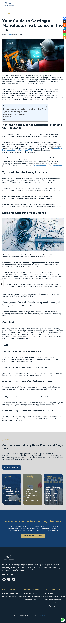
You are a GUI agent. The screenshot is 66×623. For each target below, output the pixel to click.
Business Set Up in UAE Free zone (12, 596)
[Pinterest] (64, 31)
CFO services (48, 593)
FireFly (42, 616)
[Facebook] (64, 18)
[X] (64, 21)
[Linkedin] (64, 28)
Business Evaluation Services (53, 603)
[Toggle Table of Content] (44, 106)
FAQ (4, 119)
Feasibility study (49, 606)
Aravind (10, 34)
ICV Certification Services (52, 599)
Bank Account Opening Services (53, 596)
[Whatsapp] (64, 34)
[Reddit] (64, 25)
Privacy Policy (48, 616)
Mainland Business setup (10, 593)
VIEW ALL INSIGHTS (11, 467)
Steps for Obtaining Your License (15, 114)
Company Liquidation (51, 609)
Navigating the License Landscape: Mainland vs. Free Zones (24, 109)
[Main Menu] (62, 4)
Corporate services (30, 599)
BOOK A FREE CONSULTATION (33, 536)
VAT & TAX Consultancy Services (33, 596)
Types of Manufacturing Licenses (15, 111)
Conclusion (7, 117)
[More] (64, 37)
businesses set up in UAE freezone (47, 166)
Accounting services (30, 593)
